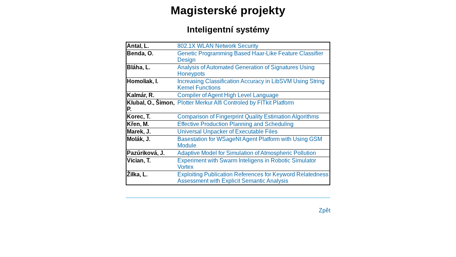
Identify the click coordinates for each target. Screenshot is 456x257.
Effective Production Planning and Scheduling (235, 124)
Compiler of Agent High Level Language (228, 95)
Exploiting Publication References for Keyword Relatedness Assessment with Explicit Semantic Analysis (252, 177)
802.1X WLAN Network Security (217, 46)
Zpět (324, 210)
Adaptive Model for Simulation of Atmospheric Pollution (246, 153)
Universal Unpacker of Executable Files (227, 131)
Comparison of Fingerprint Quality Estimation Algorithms (248, 117)
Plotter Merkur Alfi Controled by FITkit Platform (235, 103)
